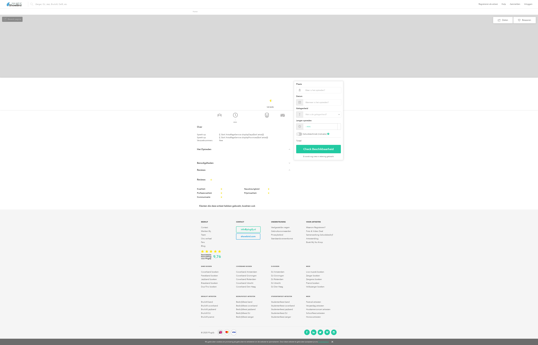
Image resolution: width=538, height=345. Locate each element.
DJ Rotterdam (277, 279)
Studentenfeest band (280, 302)
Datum (299, 96)
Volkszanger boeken (315, 287)
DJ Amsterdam (277, 272)
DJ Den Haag (277, 287)
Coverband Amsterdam (246, 272)
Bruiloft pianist (207, 317)
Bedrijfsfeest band (244, 302)
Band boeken (206, 266)
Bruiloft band (207, 302)
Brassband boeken (209, 283)
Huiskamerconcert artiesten (318, 309)
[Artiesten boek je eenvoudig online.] (14, 4)
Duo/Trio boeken (209, 287)
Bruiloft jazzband (208, 309)
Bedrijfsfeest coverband (246, 306)
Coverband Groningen (246, 276)
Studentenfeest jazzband (282, 309)
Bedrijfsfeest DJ (243, 313)
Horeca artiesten (313, 317)
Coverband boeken (210, 272)
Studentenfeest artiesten (281, 296)
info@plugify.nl (248, 229)
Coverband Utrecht (244, 283)
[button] (244, 149)
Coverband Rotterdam (246, 279)
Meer (308, 266)
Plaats (299, 84)
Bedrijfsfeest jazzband (246, 309)
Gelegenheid (302, 108)
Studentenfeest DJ (279, 313)
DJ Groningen (277, 276)
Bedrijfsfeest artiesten (245, 296)
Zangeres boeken (314, 279)
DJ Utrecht (275, 283)
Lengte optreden (304, 120)
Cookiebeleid (323, 342)
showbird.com (248, 236)
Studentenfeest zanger (281, 317)
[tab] (244, 149)
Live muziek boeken (315, 272)
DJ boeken (275, 266)
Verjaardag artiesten (315, 306)
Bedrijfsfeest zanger (245, 317)
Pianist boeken (312, 283)
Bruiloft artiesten (208, 296)
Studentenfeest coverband (283, 306)
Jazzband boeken (209, 279)
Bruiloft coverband (209, 306)
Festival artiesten (313, 302)
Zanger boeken (313, 276)
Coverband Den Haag (246, 287)
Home (195, 12)
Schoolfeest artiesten (315, 313)
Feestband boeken (209, 276)
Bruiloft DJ (206, 313)
